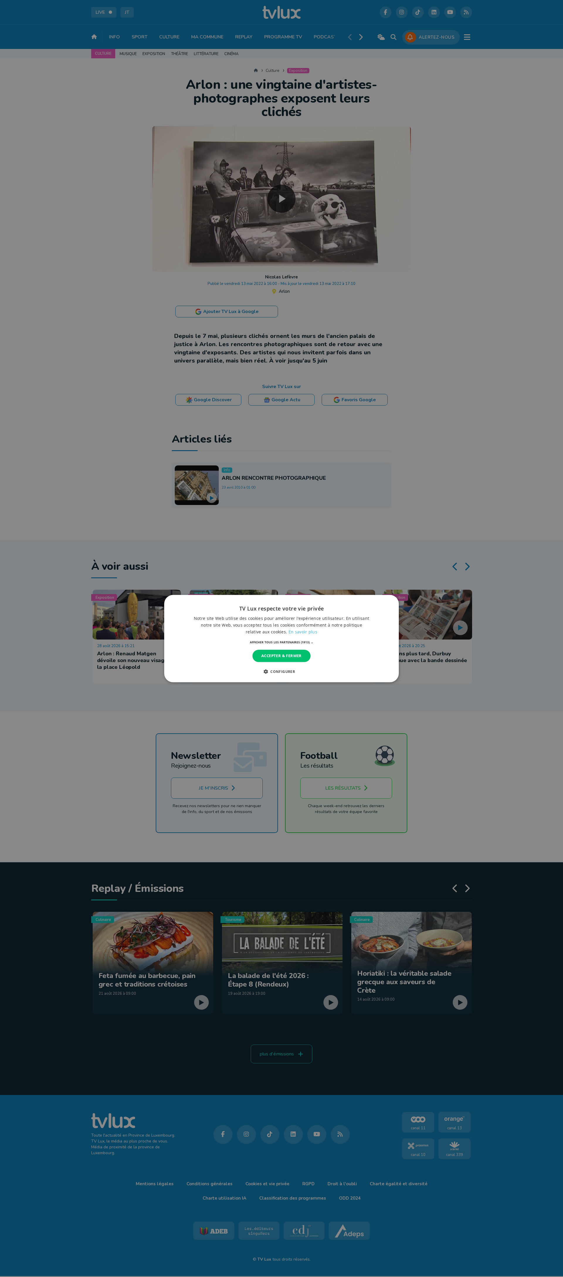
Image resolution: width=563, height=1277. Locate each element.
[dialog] (281, 638)
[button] (281, 642)
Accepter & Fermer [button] (281, 655)
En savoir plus (303, 632)
